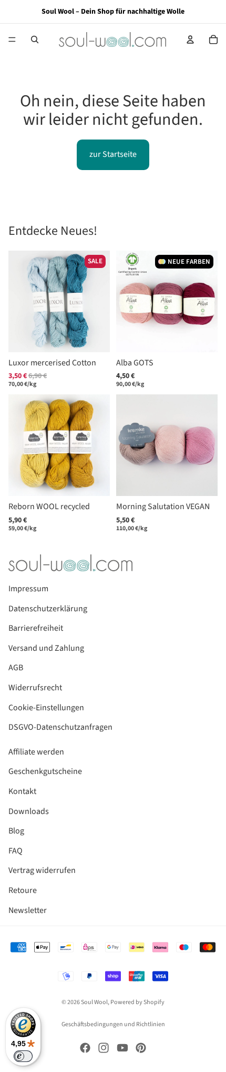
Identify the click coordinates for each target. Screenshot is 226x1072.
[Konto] (190, 39)
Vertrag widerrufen (42, 870)
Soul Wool (94, 1002)
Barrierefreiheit (35, 628)
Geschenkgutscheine (45, 771)
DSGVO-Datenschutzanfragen (60, 727)
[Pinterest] (141, 1047)
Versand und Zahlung (46, 648)
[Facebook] (85, 1047)
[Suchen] (34, 39)
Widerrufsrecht (35, 687)
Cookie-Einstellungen (46, 707)
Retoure (22, 890)
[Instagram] (103, 1047)
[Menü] (12, 39)
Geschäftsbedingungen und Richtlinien (113, 1024)
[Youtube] (122, 1047)
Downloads (28, 811)
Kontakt (22, 791)
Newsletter (27, 910)
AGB (15, 667)
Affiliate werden (36, 752)
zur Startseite (113, 154)
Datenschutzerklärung (47, 608)
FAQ (15, 851)
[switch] (23, 1056)
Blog (16, 831)
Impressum (28, 588)
